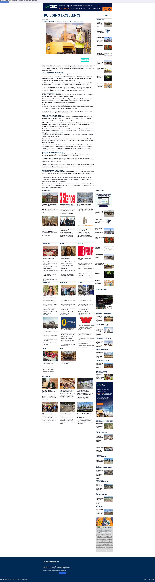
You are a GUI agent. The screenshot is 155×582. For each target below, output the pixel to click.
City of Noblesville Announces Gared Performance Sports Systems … (86, 268)
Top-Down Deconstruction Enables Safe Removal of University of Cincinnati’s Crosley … (99, 331)
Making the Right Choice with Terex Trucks (50, 332)
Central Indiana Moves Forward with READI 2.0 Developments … (67, 329)
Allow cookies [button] (6, 2)
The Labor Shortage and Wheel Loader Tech (99, 212)
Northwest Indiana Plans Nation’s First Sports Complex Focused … (68, 334)
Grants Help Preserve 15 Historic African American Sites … (50, 305)
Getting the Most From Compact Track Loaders (50, 340)
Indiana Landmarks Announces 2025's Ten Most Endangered (49, 301)
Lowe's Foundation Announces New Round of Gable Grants (85, 305)
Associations (46, 282)
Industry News (46, 190)
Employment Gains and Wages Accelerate (100, 54)
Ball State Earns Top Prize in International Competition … (84, 312)
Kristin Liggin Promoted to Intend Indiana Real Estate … (68, 257)
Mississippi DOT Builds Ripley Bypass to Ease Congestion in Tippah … (99, 355)
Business (80, 314)
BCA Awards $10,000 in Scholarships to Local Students (49, 296)
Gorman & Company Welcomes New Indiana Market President (86, 346)
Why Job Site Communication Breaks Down (100, 85)
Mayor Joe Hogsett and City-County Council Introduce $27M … (68, 305)
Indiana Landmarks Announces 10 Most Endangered (50, 312)
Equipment (45, 314)
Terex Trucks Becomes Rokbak (49, 328)
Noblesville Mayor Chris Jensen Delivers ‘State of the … (67, 296)
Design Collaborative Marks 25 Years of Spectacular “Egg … (49, 362)
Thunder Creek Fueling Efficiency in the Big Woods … (50, 336)
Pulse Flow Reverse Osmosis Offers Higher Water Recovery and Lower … (100, 450)
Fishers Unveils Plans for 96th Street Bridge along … (49, 275)
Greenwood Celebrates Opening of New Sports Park (68, 309)
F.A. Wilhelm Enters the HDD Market (84, 329)
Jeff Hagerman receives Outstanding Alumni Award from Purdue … (50, 279)
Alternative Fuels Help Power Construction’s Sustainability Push (100, 40)
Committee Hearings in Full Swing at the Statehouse (68, 362)
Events (44, 348)
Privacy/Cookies (151, 579)
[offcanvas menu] (110, 15)
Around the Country (101, 289)
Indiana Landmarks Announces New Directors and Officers (50, 267)
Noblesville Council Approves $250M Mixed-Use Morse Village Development (50, 263)
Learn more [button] (34, 0)
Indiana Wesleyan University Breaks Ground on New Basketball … (50, 257)
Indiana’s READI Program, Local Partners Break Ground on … (67, 341)
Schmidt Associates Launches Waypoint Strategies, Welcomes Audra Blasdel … (67, 276)
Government (63, 282)
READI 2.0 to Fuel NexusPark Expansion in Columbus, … (67, 337)
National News (100, 19)
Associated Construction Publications (11, 579)
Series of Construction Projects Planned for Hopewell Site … (85, 264)
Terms (145, 579)
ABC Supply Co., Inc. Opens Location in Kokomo (84, 309)
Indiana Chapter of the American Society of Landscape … (85, 272)
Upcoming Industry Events (48, 366)
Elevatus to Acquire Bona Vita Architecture (84, 301)
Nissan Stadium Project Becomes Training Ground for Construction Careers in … (100, 377)
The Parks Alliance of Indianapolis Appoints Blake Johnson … (68, 262)
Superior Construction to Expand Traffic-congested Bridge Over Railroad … (85, 258)
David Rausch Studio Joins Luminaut (84, 296)
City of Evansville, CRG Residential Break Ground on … (68, 345)
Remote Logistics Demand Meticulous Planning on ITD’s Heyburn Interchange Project (99, 474)
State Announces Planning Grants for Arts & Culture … (68, 312)
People (62, 243)
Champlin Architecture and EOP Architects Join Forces (85, 342)
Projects (80, 243)
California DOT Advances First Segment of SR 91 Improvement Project (99, 319)
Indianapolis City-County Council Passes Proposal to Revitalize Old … (86, 276)
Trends (80, 282)
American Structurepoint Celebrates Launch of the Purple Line (50, 271)
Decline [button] (1, 2)
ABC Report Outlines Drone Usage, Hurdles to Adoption (99, 221)
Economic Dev (64, 314)
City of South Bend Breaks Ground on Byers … (68, 301)
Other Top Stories (46, 376)
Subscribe (62, 573)
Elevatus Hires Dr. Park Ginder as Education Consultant (68, 271)
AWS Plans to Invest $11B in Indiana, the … (86, 339)
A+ (107, 15)
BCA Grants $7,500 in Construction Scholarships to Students (50, 309)
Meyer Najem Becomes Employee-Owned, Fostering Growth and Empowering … (85, 334)
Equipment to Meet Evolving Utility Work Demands (99, 256)
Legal (61, 348)
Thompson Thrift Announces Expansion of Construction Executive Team (67, 267)
